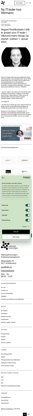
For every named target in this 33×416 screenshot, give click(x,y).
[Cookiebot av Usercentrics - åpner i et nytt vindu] (23, 178)
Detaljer (25, 226)
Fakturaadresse (7, 270)
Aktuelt (3, 357)
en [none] (28, 414)
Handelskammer (5, 397)
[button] (30, 3)
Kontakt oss (4, 290)
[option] (28, 414)
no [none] (25, 414)
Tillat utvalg (16, 237)
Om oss (3, 287)
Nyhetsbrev (4, 313)
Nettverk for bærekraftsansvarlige (10, 386)
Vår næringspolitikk (6, 354)
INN (2, 383)
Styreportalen (5, 319)
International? (5, 403)
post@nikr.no (6, 267)
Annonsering (4, 400)
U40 (2, 380)
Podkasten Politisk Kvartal (8, 363)
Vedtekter (3, 296)
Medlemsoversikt (6, 316)
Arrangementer (5, 334)
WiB (2, 377)
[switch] (27, 210)
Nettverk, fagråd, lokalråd (8, 322)
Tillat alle (15, 231)
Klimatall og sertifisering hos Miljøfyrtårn (12, 299)
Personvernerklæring (7, 293)
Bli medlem (19, 3)
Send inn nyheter (6, 342)
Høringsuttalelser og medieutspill (10, 360)
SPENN (3, 339)
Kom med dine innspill (7, 365)
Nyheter (3, 336)
